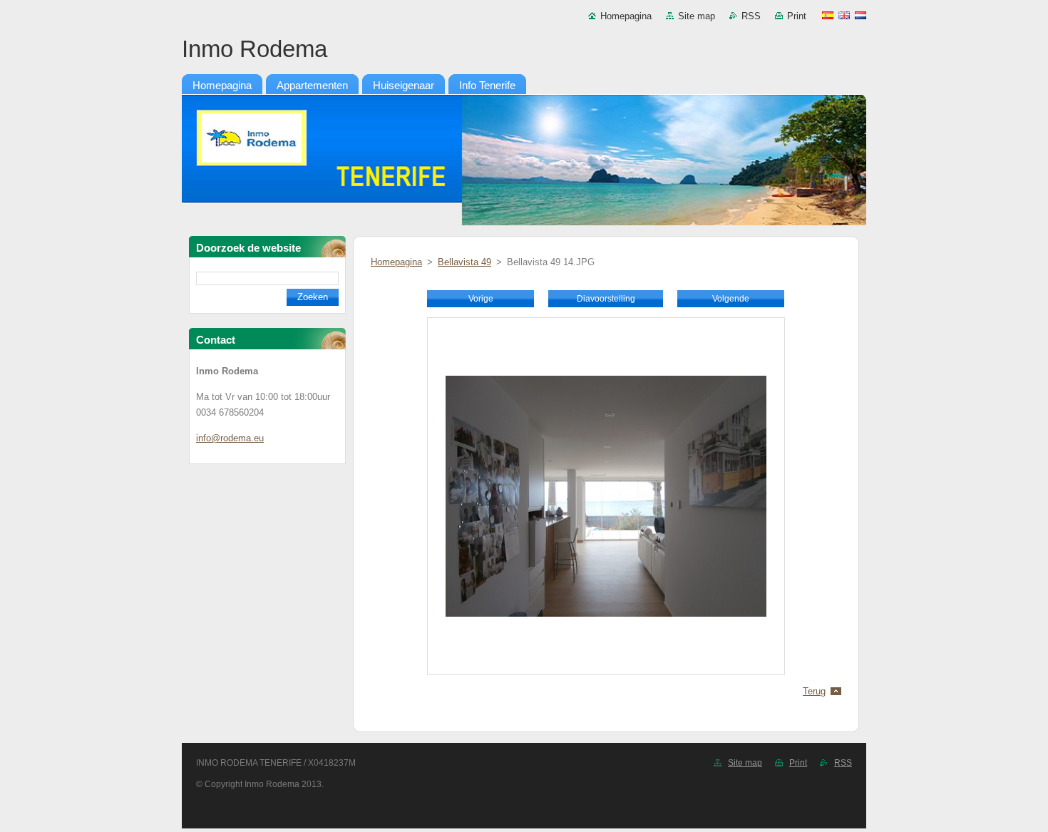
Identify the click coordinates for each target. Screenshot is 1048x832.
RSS (751, 16)
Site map (696, 16)
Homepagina (626, 16)
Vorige (480, 299)
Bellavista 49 (464, 262)
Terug (814, 691)
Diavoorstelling (606, 299)
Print (796, 16)
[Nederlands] (860, 15)
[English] (844, 15)
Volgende (730, 299)
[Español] (827, 15)
